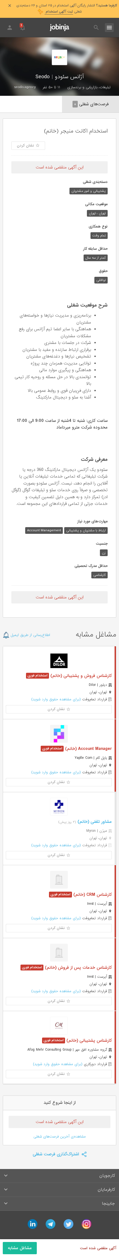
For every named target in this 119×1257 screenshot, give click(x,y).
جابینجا (108, 1203)
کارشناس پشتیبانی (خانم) (88, 1040)
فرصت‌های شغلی (91, 104)
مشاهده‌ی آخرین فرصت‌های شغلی (59, 1136)
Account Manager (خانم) (88, 748)
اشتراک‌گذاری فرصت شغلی (56, 1154)
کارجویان (107, 1175)
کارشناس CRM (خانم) (92, 894)
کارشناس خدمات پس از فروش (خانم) (77, 967)
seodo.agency (25, 87)
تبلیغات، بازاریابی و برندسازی (89, 87)
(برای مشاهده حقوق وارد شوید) (56, 699)
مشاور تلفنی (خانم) (94, 821)
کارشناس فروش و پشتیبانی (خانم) (80, 675)
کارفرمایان (106, 1189)
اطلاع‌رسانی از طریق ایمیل (29, 635)
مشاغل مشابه (20, 1248)
